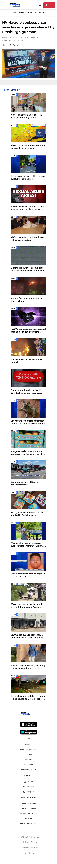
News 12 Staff (8, 37)
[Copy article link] (18, 45)
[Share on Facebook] (10, 45)
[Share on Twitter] (14, 45)
